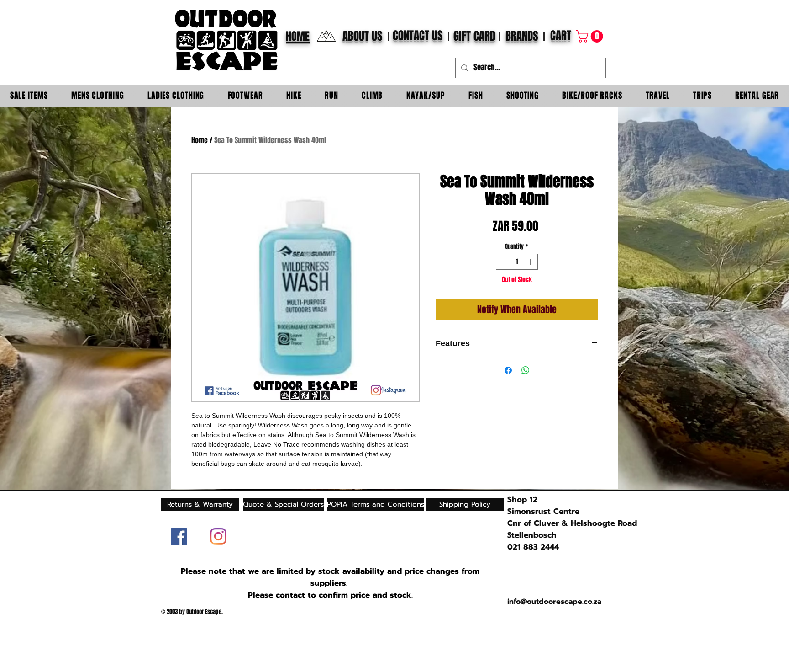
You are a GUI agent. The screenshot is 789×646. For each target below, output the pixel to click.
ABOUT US (362, 36)
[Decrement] (502, 262)
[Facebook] (179, 536)
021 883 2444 (533, 547)
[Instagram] (218, 536)
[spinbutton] (517, 262)
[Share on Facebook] (508, 370)
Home (199, 140)
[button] (591, 36)
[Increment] (531, 262)
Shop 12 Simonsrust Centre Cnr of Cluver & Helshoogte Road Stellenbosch (572, 517)
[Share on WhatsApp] (525, 370)
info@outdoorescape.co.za (554, 601)
